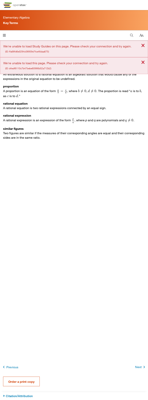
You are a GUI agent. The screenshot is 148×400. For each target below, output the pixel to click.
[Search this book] (131, 35)
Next (138, 367)
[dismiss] (143, 46)
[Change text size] (141, 35)
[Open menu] (4, 35)
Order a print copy (21, 381)
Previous (12, 367)
